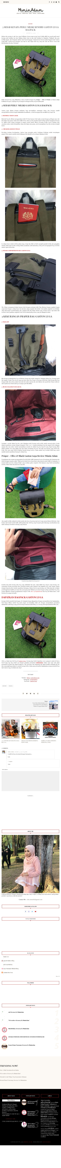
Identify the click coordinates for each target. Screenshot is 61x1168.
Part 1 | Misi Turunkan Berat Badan (9, 1070)
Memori (43, 1120)
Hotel (53, 1109)
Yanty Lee (6, 956)
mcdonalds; (49, 1118)
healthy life (43, 1109)
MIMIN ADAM (28, 1142)
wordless (43, 1136)
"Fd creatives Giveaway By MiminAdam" (18, 1020)
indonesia (43, 1111)
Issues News (53, 1111)
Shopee (45, 1131)
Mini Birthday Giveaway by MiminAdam (18, 1028)
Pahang (45, 1123)
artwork (53, 1102)
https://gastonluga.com (33, 678)
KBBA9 (46, 1112)
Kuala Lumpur (44, 1114)
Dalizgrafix (52, 1106)
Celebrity (47, 1106)
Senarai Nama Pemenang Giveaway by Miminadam (21, 1045)
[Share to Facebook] (23, 693)
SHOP (42, 1131)
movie (42, 1121)
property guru (53, 1126)
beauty (47, 1104)
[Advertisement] (30, 816)
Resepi (46, 1128)
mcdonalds (43, 1118)
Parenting (52, 1123)
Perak (47, 1124)
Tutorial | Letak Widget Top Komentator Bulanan (13, 1077)
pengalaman (43, 1124)
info (47, 1111)
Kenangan (50, 1112)
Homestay (48, 1109)
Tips (48, 1135)
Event (57, 1106)
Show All (57, 976)
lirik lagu (52, 1116)
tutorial (56, 1135)
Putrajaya (43, 1128)
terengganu (43, 1135)
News (53, 1121)
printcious (46, 1126)
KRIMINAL (56, 1112)
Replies (10, 761)
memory (47, 1120)
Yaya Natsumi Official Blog (11, 968)
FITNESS (43, 1107)
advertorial (45, 1102)
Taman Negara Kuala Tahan (47, 1133)
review (30, 23)
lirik (48, 1116)
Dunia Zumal (11, 751)
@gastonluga (33, 679)
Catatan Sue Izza (8, 972)
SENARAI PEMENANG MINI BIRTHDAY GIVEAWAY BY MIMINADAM (26, 1037)
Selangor (52, 1130)
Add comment (5, 769)
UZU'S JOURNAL (8, 964)
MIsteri (51, 1120)
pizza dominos (53, 1124)
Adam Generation (45, 1100)
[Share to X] (27, 693)
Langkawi (50, 1114)
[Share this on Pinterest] (30, 693)
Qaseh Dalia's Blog (8, 960)
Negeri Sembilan (48, 1121)
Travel (11, 686)
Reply (9, 756)
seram (57, 1130)
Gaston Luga (22, 661)
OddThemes (46, 1142)
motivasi (55, 1120)
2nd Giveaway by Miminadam (16, 1012)
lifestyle (44, 1116)
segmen (56, 1128)
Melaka (54, 1118)
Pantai (48, 1123)
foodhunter (52, 1108)
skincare (54, 1131)
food (47, 1107)
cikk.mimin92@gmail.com (34, 899)
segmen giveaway (45, 1130)
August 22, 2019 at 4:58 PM (21, 751)
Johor (42, 1113)
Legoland (55, 1114)
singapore (50, 1131)
